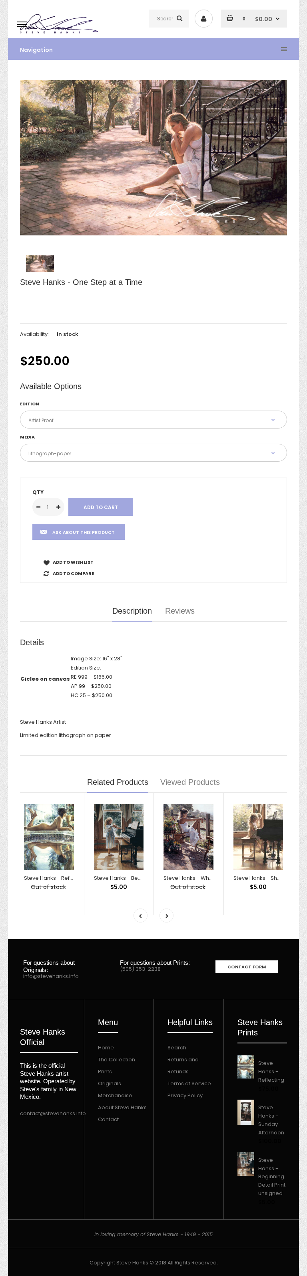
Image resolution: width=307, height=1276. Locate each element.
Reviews (180, 610)
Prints (105, 1071)
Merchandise (115, 1095)
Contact (108, 1119)
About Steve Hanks (122, 1107)
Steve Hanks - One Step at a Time (81, 282)
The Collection (116, 1059)
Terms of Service (189, 1083)
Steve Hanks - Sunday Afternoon (271, 1120)
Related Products (117, 782)
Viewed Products (190, 782)
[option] (153, 157)
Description (132, 610)
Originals (109, 1083)
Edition (29, 404)
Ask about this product (83, 532)
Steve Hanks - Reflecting (55, 878)
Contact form (246, 967)
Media (27, 437)
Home (106, 1047)
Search (176, 1047)
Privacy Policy (185, 1095)
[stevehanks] (60, 34)
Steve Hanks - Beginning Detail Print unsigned (271, 1176)
